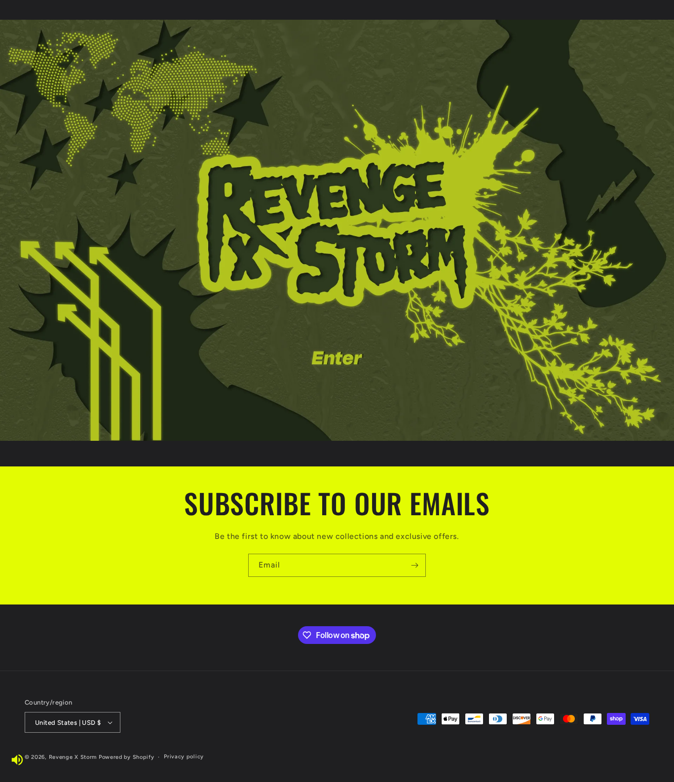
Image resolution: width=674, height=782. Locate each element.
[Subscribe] (414, 565)
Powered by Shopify (126, 757)
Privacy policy (184, 756)
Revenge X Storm (73, 757)
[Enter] (337, 357)
